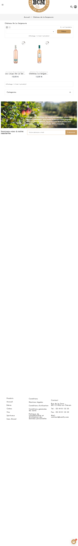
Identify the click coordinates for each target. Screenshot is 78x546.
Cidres (9, 409)
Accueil (10, 402)
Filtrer (64, 31)
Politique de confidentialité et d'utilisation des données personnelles (38, 416)
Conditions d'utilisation (38, 406)
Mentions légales (36, 402)
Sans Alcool (11, 419)
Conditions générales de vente (38, 410)
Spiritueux (11, 416)
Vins (8, 412)
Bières (9, 405)
